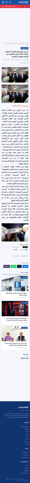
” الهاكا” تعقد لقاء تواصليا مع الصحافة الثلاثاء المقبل (16, 294)
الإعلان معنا (25, 471)
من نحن (26, 465)
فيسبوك (25, 266)
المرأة (27, 444)
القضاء (26, 439)
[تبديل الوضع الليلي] (6, 2)
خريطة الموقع (25, 457)
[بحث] (10, 2)
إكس (19, 266)
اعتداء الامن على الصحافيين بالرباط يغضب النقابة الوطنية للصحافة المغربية (15, 344)
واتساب (13, 266)
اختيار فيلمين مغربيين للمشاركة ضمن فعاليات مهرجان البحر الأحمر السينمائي (16, 319)
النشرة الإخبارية (25, 452)
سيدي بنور (16, 256)
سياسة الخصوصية (24, 473)
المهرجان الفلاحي (24, 256)
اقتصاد (26, 432)
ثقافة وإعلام (21, 43)
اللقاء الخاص (25, 442)
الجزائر (27, 434)
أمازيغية (26, 429)
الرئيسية (26, 43)
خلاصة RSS (25, 455)
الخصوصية (19, 481)
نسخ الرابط (6, 266)
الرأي (27, 437)
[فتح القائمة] (3, 2)
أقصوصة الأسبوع (24, 426)
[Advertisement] (15, 24)
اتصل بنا (26, 468)
